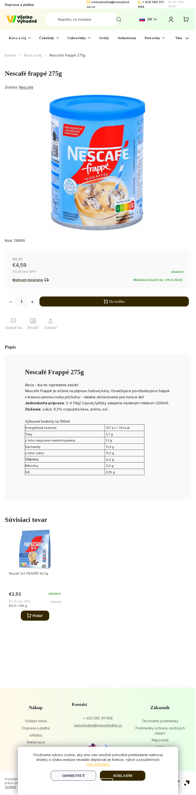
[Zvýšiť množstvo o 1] (32, 302)
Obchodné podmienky (160, 721)
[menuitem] (20, 37)
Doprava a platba (19, 5)
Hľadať (118, 19)
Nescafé (26, 87)
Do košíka (117, 301)
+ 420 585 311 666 (98, 718)
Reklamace (36, 742)
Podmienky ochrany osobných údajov (160, 730)
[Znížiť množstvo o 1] (11, 302)
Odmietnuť (73, 776)
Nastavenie (98, 784)
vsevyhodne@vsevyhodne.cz (98, 725)
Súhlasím (122, 776)
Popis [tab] (10, 346)
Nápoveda (160, 740)
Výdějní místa (36, 721)
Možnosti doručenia (27, 280)
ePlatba (36, 735)
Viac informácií (98, 764)
